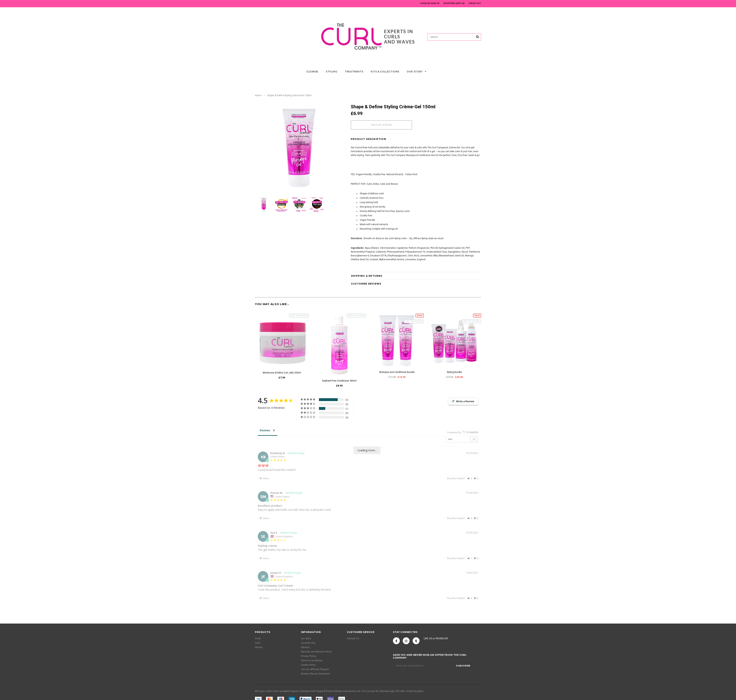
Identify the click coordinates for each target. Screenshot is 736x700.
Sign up (435, 3)
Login (423, 3)
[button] (469, 478)
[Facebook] (396, 640)
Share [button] (265, 478)
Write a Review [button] (465, 401)
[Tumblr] (416, 640)
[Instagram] (406, 640)
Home (258, 95)
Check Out (474, 3)
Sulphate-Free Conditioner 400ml (339, 380)
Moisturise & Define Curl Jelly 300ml (282, 372)
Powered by (462, 432)
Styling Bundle (454, 372)
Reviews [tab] (265, 430)
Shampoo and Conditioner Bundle (397, 372)
